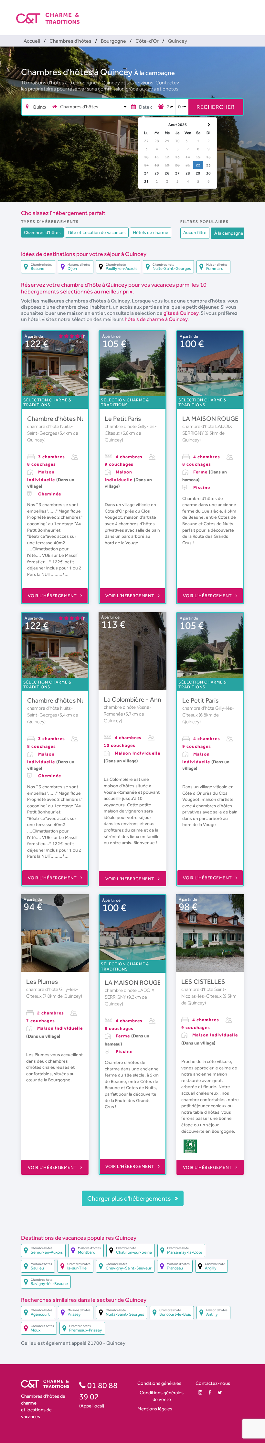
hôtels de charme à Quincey (156, 319)
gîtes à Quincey (181, 313)
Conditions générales (159, 1383)
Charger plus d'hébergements (129, 1198)
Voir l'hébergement (53, 595)
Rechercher (215, 106)
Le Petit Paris (123, 418)
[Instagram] (200, 1392)
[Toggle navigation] (244, 13)
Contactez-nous (213, 1383)
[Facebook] (210, 1392)
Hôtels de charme (150, 232)
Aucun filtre (195, 232)
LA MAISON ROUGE (210, 418)
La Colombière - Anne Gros (141, 699)
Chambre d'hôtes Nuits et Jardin (72, 418)
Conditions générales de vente (162, 1396)
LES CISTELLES (203, 981)
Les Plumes (42, 981)
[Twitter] (220, 1392)
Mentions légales (154, 1408)
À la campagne (154, 72)
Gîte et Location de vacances (97, 232)
